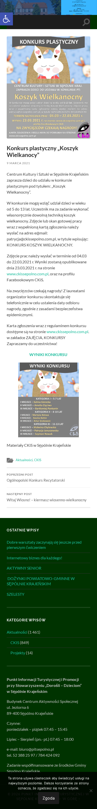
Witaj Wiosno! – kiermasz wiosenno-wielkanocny (47, 497)
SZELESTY (15, 594)
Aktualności (24, 460)
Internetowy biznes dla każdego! (34, 557)
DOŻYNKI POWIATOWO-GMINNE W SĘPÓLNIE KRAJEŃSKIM (41, 581)
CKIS (37, 460)
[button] (6, 18)
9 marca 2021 (18, 163)
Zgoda (49, 798)
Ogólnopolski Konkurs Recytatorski (36, 478)
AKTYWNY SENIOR (24, 568)
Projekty (17, 652)
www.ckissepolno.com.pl (27, 273)
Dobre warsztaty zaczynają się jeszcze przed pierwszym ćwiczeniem (44, 545)
